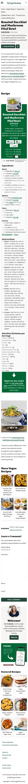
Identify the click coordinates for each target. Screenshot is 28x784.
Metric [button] (16, 234)
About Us (5, 752)
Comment (5, 554)
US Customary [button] (7, 234)
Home (3, 9)
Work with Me (6, 755)
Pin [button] (19, 142)
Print (11, 142)
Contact (4, 758)
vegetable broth (16, 198)
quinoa (11, 202)
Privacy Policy (6, 765)
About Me (14, 637)
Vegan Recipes (11, 9)
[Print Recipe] (18, 46)
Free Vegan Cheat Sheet (10, 745)
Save (15, 145)
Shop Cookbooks (7, 742)
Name (3, 583)
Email (3, 591)
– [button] (14, 156)
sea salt (15, 173)
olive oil (17, 171)
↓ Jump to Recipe (8, 46)
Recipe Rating (5, 547)
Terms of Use (6, 768)
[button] (2, 32)
